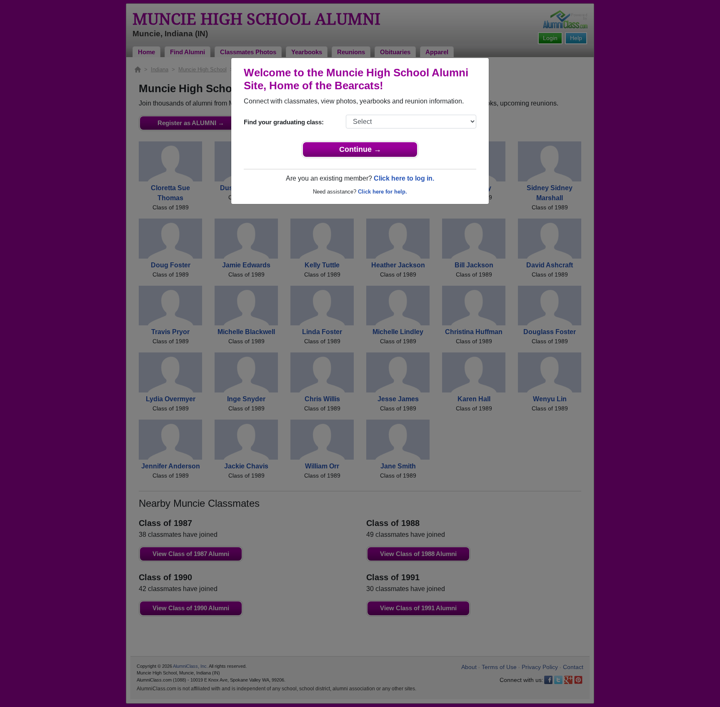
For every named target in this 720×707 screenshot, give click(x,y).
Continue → (360, 149)
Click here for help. (382, 192)
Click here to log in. (404, 178)
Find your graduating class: (284, 122)
